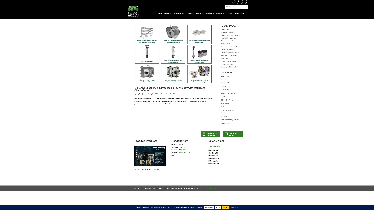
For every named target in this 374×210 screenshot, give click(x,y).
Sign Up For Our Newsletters (212, 134)
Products (166, 13)
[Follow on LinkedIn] (234, 2)
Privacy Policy (204, 188)
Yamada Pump (226, 123)
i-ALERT (223, 97)
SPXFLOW (155, 94)
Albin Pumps (225, 76)
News (230, 13)
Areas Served (220, 13)
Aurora (223, 79)
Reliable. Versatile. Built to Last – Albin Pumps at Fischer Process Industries (230, 49)
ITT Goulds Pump (227, 100)
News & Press (147, 94)
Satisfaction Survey (233, 134)
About (160, 13)
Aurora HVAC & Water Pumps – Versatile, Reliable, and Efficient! (228, 64)
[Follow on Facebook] (238, 2)
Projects (198, 13)
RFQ (242, 13)
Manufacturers (178, 13)
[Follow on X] (242, 2)
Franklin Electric (226, 86)
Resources (209, 13)
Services (189, 13)
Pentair (223, 107)
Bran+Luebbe (225, 83)
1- (179, 152)
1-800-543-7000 (214, 146)
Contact (236, 13)
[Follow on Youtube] (246, 2)
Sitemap (213, 188)
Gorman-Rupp (225, 90)
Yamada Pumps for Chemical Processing (147, 169)
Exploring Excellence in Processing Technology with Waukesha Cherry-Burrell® (169, 89)
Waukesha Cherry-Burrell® (167, 94)
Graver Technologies (228, 93)
